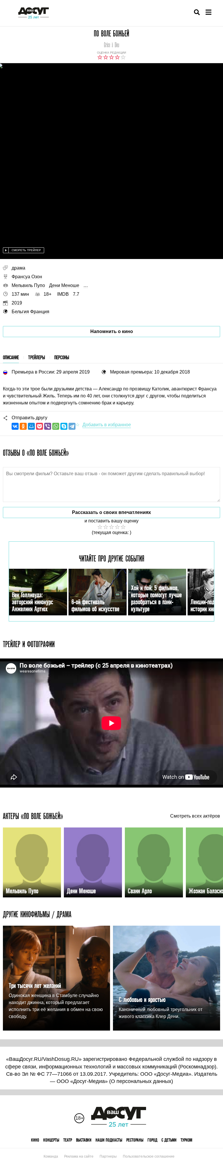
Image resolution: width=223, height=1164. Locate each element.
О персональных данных (141, 1081)
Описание (11, 357)
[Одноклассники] (23, 426)
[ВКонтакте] (15, 426)
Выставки (83, 1139)
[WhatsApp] (55, 426)
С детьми (169, 1139)
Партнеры (108, 1156)
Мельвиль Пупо (28, 285)
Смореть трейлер (26, 250)
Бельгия (20, 311)
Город (152, 1139)
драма (18, 267)
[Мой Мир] (31, 426)
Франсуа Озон (27, 276)
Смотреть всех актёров (195, 816)
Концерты (51, 1139)
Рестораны (134, 1139)
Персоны (61, 357)
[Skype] (63, 426)
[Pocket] (39, 426)
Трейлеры (36, 357)
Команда (51, 1156)
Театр (67, 1139)
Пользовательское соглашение (149, 1156)
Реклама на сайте (78, 1156)
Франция (39, 311)
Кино (35, 1139)
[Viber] (47, 426)
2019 (17, 302)
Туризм (186, 1139)
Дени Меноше (64, 285)
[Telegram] (72, 426)
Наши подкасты (109, 1139)
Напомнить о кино (111, 331)
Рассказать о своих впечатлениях (111, 512)
